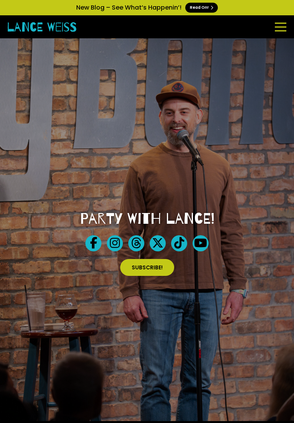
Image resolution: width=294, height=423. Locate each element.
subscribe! (147, 267)
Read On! (199, 7)
